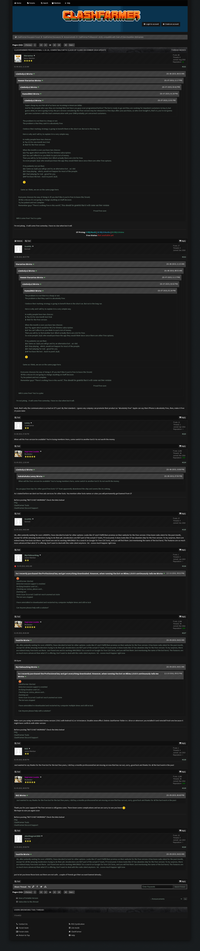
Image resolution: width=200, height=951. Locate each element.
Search (45, 3)
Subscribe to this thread (28, 902)
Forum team (23, 928)
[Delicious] (33, 887)
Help (68, 3)
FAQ (15, 502)
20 (41, 45)
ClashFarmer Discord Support (26, 508)
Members (57, 3)
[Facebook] (37, 887)
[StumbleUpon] (45, 887)
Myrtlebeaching (32, 555)
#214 (184, 462)
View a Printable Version (28, 898)
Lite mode (75, 928)
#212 (184, 257)
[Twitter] (41, 887)
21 (45, 45)
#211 (184, 67)
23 (54, 45)
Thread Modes (178, 50)
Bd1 (26, 748)
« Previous (28, 45)
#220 (184, 847)
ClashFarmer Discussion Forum (28, 37)
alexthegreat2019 (32, 836)
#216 (184, 566)
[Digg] (29, 887)
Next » (71, 45)
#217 (184, 633)
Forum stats (23, 931)
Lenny (27, 423)
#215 (184, 529)
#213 (184, 434)
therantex (28, 55)
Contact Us (23, 924)
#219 (184, 788)
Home (18, 3)
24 (59, 45)
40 (66, 45)
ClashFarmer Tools (21, 505)
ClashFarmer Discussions (52, 37)
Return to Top (24, 935)
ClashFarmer (76, 931)
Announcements (70, 37)
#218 (184, 760)
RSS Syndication (77, 924)
